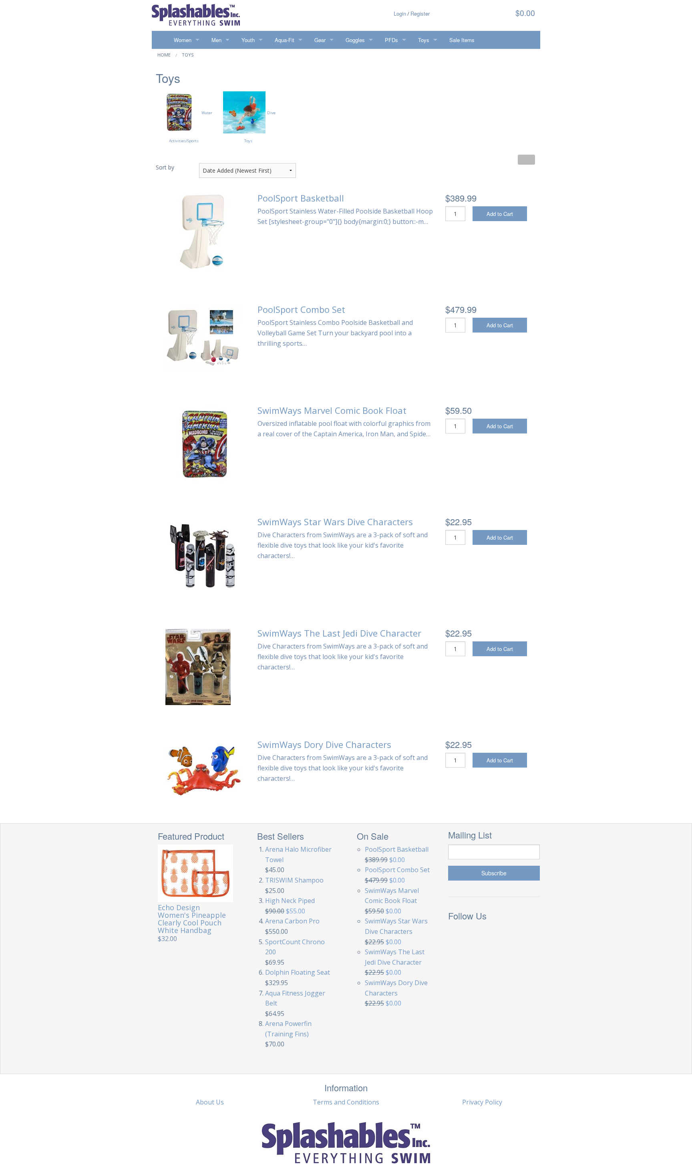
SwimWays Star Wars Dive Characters (335, 522)
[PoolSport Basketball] (203, 231)
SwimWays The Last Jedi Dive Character (339, 633)
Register (420, 13)
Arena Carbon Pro (292, 921)
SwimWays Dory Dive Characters (324, 744)
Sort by (165, 167)
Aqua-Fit (284, 40)
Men (216, 40)
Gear (320, 40)
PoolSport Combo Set (301, 309)
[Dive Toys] (244, 111)
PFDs (391, 40)
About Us (210, 1102)
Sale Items (462, 40)
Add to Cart (500, 214)
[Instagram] (477, 935)
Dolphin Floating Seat (297, 972)
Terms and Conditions (346, 1102)
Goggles (355, 40)
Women (182, 40)
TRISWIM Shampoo (294, 880)
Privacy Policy (482, 1102)
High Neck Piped (290, 900)
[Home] (160, 40)
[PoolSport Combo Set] (203, 337)
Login (400, 13)
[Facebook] (456, 935)
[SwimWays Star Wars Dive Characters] (203, 554)
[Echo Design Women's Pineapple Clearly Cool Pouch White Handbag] (195, 873)
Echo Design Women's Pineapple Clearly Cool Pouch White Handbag (192, 919)
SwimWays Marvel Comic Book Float (331, 410)
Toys (423, 40)
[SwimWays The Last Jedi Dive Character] (198, 666)
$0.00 (524, 12)
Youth (248, 40)
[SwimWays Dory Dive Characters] (203, 768)
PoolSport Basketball (300, 198)
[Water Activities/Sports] (178, 111)
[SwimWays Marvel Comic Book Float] (203, 443)
